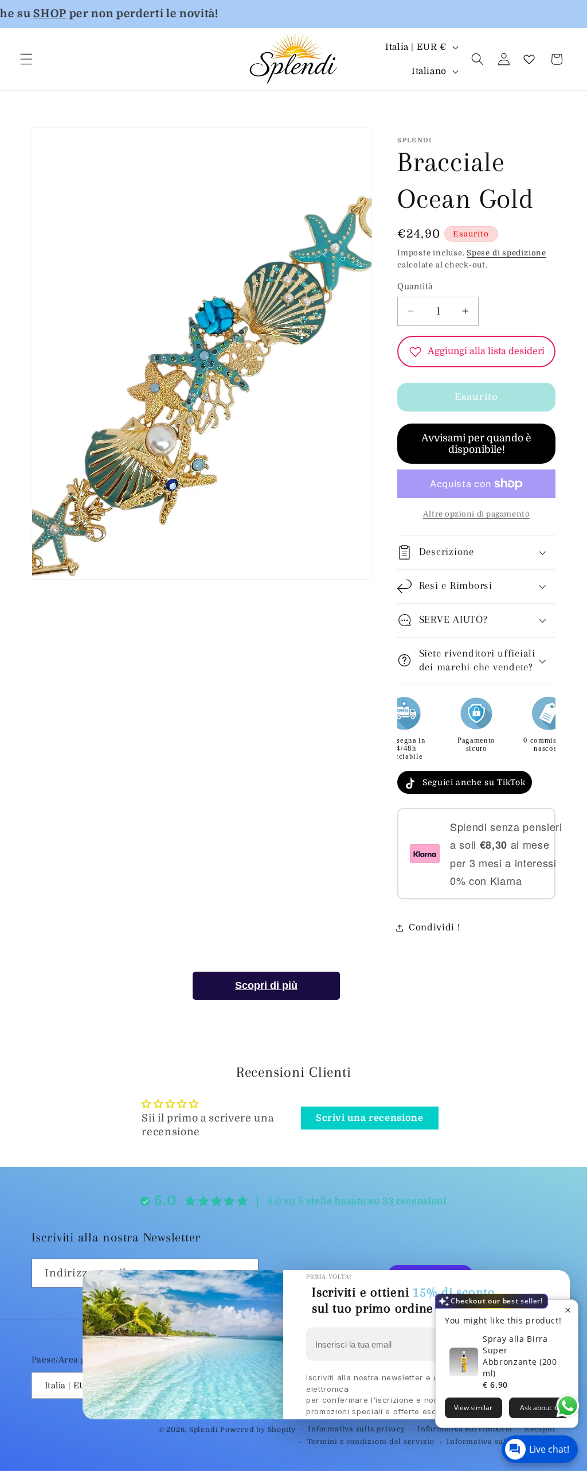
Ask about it (538, 1407)
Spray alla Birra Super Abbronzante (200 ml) (520, 1356)
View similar (473, 1407)
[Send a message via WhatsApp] (567, 1405)
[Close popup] (567, 1310)
